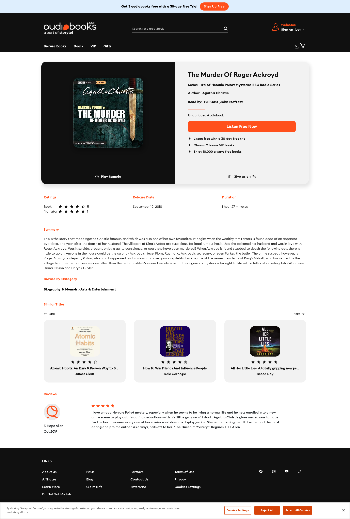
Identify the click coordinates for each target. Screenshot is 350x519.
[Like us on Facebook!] (260, 483)
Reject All (267, 510)
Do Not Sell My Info (57, 494)
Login (300, 29)
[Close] (343, 510)
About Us (49, 472)
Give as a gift (245, 176)
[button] (49, 313)
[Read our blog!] (299, 483)
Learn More (51, 487)
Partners (136, 472)
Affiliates (49, 479)
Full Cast (211, 102)
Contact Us (139, 479)
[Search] (225, 28)
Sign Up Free (214, 6)
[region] (175, 510)
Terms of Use (184, 472)
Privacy (180, 479)
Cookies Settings (188, 487)
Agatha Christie (215, 93)
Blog (89, 479)
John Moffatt (231, 102)
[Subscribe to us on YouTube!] (286, 483)
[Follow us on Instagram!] (273, 483)
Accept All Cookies (297, 510)
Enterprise (138, 487)
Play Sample (111, 176)
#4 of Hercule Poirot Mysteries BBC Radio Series (240, 85)
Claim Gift (94, 487)
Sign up (287, 29)
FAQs (90, 472)
